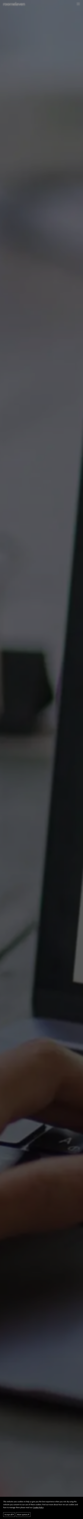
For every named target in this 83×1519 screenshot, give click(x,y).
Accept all (8, 1514)
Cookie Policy (38, 1507)
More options (22, 1514)
